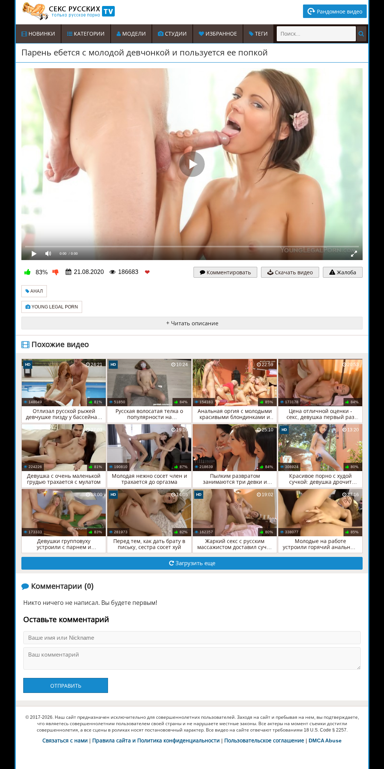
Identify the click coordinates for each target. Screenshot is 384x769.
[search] (361, 33)
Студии (175, 34)
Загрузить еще (194, 563)
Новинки (41, 34)
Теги (261, 34)
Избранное (220, 34)
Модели (133, 34)
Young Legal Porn (54, 307)
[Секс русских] (68, 11)
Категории (88, 34)
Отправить (65, 686)
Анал (36, 291)
